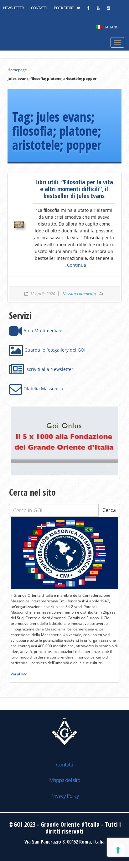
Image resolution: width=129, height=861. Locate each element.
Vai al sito (19, 674)
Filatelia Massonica (42, 389)
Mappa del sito (64, 780)
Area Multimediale (42, 330)
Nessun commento (79, 293)
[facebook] (88, 9)
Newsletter (13, 8)
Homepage (17, 69)
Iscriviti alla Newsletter (48, 369)
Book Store (64, 8)
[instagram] (108, 9)
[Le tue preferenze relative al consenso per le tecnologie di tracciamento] (118, 850)
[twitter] (78, 9)
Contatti (38, 8)
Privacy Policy (64, 795)
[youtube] (98, 9)
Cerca (109, 510)
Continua (76, 265)
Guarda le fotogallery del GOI (54, 350)
